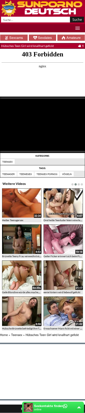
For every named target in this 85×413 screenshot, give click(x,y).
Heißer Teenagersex (12, 220)
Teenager (8, 174)
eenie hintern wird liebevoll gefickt (62, 292)
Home (4, 335)
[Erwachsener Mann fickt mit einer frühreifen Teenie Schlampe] (63, 311)
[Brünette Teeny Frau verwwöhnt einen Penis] (21, 239)
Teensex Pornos (47, 174)
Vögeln (67, 174)
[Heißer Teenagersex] (21, 203)
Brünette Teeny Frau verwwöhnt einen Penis (26, 256)
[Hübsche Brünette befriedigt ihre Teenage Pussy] (21, 311)
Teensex (7, 161)
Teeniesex (25, 174)
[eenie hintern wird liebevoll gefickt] (63, 275)
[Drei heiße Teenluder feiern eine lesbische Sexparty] (63, 203)
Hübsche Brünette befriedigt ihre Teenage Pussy (27, 328)
